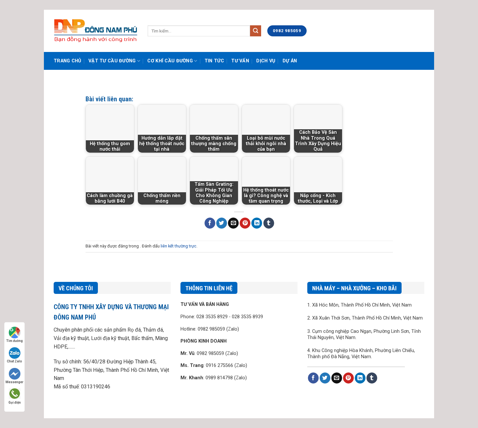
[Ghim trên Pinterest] (245, 223)
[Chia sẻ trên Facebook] (210, 223)
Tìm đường (14, 341)
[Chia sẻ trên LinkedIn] (256, 223)
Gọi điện (14, 402)
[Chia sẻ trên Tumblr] (268, 223)
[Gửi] (255, 30)
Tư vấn (240, 61)
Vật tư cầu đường (112, 61)
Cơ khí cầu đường (170, 61)
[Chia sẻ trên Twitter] (221, 223)
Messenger (14, 382)
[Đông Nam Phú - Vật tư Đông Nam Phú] (96, 31)
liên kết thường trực (178, 246)
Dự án (290, 61)
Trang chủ (67, 61)
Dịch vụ (265, 61)
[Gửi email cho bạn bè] (233, 223)
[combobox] (199, 30)
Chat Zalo (14, 361)
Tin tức (214, 61)
